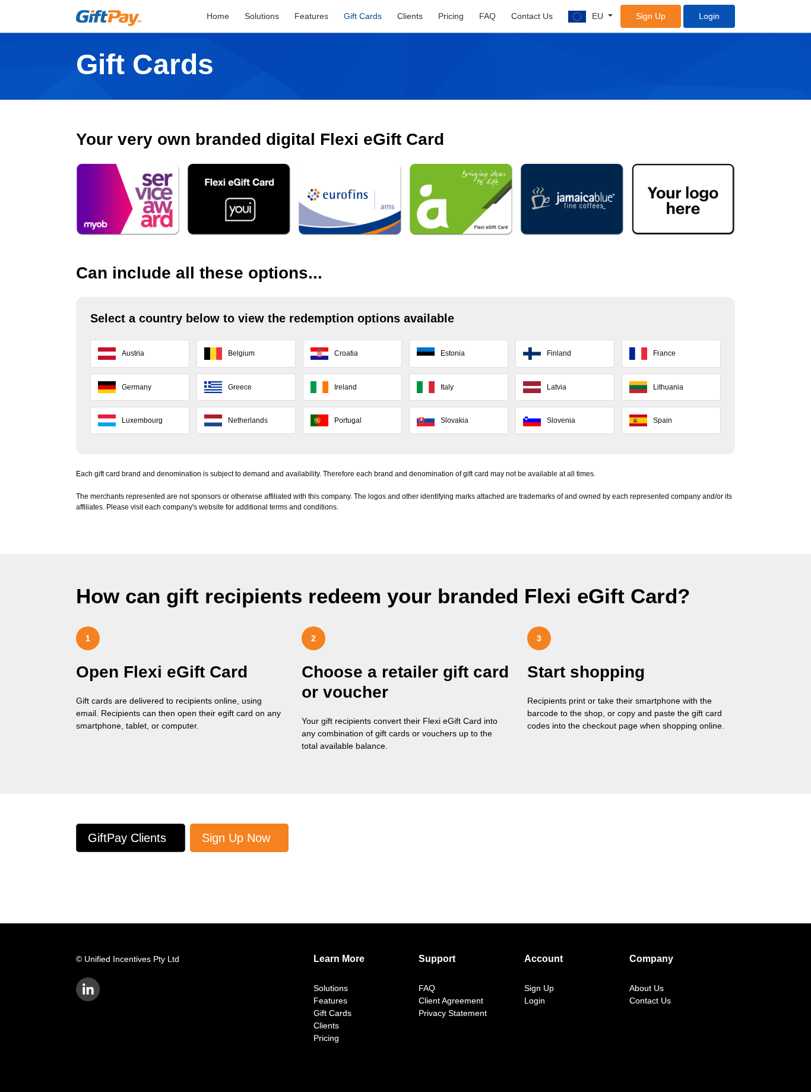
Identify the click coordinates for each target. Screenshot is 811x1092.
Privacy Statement (453, 1013)
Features (311, 16)
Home (218, 16)
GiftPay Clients (127, 837)
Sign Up (651, 16)
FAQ (487, 16)
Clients (410, 16)
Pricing (451, 16)
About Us (646, 988)
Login (709, 16)
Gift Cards (363, 16)
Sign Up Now (236, 837)
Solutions (262, 16)
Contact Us (532, 16)
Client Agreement (451, 1000)
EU (599, 16)
